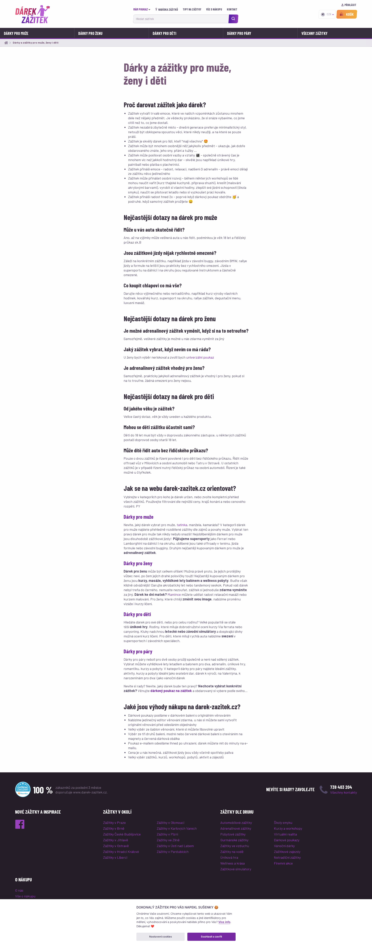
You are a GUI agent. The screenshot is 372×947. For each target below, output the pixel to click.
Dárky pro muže (16, 33)
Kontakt (232, 9)
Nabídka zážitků (168, 9)
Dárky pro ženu (90, 33)
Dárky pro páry (239, 33)
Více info (224, 922)
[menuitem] (142, 9)
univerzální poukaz (200, 357)
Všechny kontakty (343, 792)
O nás (19, 890)
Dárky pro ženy (138, 563)
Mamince (174, 594)
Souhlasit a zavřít (211, 936)
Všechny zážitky (314, 33)
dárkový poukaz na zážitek (171, 691)
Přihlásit (350, 5)
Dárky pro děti (164, 33)
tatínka (182, 525)
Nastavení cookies (160, 936)
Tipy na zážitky (192, 9)
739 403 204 (341, 787)
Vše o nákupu (214, 9)
